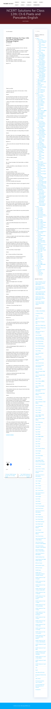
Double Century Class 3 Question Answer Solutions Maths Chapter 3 (40, 298)
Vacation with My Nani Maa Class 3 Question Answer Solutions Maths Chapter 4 (40, 293)
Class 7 (37, 218)
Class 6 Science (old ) (41, 247)
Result (37, 670)
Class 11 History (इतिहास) (42, 110)
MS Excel (40, 272)
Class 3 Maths (38, 424)
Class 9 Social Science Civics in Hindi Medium (42, 200)
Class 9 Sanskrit (40, 184)
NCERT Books (38, 570)
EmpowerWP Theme (34, 705)
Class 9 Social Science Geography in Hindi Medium (42, 196)
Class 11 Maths (40, 100)
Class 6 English (38, 450)
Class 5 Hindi (40, 255)
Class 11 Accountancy (41, 98)
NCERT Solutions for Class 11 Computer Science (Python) (40, 597)
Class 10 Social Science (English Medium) (42, 137)
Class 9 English (40, 161)
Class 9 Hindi (40, 176)
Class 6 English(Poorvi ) (42, 231)
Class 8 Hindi (40, 207)
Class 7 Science (40, 223)
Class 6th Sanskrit (39, 478)
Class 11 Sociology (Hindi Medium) (41, 108)
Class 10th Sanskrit (41, 144)
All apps (37, 315)
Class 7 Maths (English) (42, 222)
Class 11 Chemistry (41, 101)
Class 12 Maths (40, 52)
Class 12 (17, 2)
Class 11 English (40, 118)
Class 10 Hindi (40, 148)
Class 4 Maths (38, 434)
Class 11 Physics (40, 94)
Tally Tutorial (38, 678)
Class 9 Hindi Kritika (42, 181)
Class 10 (29, 2)
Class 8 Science (40, 213)
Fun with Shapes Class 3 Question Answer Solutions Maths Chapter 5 (40, 288)
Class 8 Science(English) (40, 506)
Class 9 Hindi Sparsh (42, 177)
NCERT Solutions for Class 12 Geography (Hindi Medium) (40, 637)
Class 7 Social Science (39, 490)
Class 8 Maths (40, 210)
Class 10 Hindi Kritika (39, 341)
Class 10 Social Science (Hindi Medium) (41, 141)
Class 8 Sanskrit (40, 211)
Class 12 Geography (39, 405)
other (36, 667)
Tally (38, 268)
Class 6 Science (38, 466)
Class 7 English (40, 221)
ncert (8, 3)
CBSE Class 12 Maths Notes (40, 325)
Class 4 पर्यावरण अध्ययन (42, 264)
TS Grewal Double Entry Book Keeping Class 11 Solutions (40, 686)
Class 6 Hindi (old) (41, 248)
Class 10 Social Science (42, 134)
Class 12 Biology (41, 72)
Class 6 (37, 230)
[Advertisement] (18, 75)
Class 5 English (40, 256)
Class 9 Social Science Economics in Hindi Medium (42, 204)
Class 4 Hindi (40, 263)
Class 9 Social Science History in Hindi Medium (42, 192)
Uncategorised (38, 689)
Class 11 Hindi (40, 117)
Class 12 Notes (40, 39)
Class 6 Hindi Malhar (41, 240)
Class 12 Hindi (38, 407)
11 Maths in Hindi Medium (40, 310)
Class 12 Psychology (41, 90)
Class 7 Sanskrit (40, 226)
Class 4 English (38, 427)
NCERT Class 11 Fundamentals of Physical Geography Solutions (40, 574)
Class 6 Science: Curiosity (40, 468)
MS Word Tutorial (39, 567)
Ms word (40, 274)
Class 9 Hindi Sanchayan (40, 521)
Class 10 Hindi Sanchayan (40, 346)
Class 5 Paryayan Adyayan (40, 448)
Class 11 (23, 2)
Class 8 (40, 2)
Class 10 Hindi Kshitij (39, 343)
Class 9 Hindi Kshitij (42, 182)
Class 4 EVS (40, 261)
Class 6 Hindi (38, 453)
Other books (38, 265)
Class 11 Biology (41, 105)
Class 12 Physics (40, 59)
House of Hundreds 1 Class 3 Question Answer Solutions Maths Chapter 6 (41, 283)
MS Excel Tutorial (39, 563)
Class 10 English (40, 143)
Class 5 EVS (40, 257)
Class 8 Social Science (41, 214)
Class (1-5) (38, 252)
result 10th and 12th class (40, 672)
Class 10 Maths (40, 127)
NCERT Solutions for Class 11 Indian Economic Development (40, 613)
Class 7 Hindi (40, 219)
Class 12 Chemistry (39, 399)
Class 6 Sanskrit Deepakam (40, 464)
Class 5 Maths (40, 253)
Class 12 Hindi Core (41, 89)
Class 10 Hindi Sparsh (39, 348)
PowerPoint (41, 273)
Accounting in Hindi (41, 269)
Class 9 (35, 2)
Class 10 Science (40, 121)
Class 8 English (40, 209)
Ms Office (39, 270)
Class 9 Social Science (39, 536)
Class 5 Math (38, 446)
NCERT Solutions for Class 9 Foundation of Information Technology (41, 653)
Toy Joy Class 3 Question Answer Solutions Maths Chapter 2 (40, 303)
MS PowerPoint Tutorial (40, 565)
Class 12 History (40, 92)
